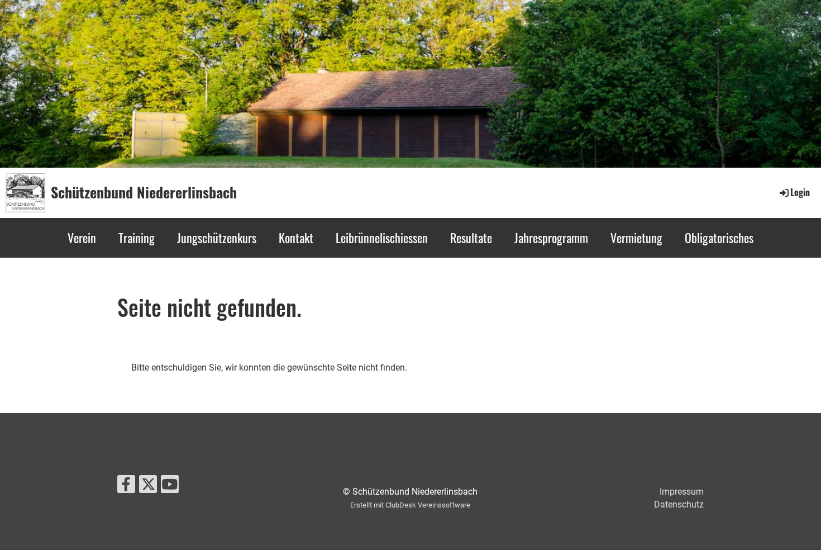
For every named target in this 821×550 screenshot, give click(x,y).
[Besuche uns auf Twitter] (148, 486)
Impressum (682, 491)
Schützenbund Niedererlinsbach (144, 192)
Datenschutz (679, 504)
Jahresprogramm (551, 237)
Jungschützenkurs (216, 237)
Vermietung (636, 237)
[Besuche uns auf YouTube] (170, 486)
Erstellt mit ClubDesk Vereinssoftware (410, 505)
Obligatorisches (719, 237)
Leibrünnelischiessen (382, 237)
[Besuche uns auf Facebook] (126, 486)
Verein (82, 237)
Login (800, 192)
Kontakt (296, 237)
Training (136, 237)
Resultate (471, 237)
